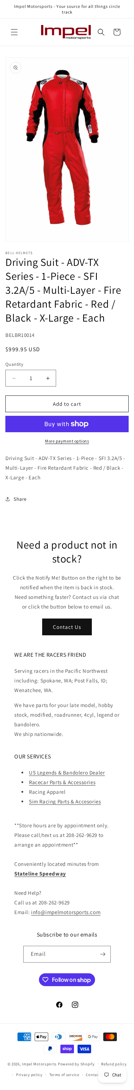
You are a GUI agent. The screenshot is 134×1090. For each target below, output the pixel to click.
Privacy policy (29, 1074)
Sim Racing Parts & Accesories (65, 801)
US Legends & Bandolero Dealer (67, 772)
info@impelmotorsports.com (65, 912)
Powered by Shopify (76, 1063)
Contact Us (67, 627)
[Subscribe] (102, 954)
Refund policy (113, 1063)
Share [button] (20, 499)
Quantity (14, 364)
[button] (14, 32)
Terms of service (64, 1074)
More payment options (67, 441)
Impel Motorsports (39, 1063)
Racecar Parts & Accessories (62, 782)
